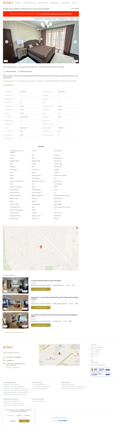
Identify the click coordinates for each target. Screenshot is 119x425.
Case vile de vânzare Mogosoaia (39, 388)
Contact (74, 2)
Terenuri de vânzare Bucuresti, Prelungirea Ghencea (73, 386)
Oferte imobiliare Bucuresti (10, 67)
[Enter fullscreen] (77, 228)
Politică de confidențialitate (97, 365)
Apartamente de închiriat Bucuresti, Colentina (14, 405)
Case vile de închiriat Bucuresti (39, 401)
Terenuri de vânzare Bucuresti (68, 384)
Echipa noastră (65, 2)
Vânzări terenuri (66, 382)
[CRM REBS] (62, 420)
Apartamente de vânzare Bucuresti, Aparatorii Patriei (16, 392)
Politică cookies (94, 362)
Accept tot (24, 421)
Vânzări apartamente (10, 382)
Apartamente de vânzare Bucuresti (12, 384)
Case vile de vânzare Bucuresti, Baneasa (41, 386)
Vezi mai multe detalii (41, 289)
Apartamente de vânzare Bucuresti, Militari (13, 386)
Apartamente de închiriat (11, 399)
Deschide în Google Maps (12, 367)
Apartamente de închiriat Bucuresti (28, 67)
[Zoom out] (77, 268)
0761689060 (17, 357)
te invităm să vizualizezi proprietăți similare (56, 14)
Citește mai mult (8, 85)
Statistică (19, 415)
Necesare (11, 415)
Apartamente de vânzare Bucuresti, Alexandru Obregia (16, 390)
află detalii (22, 410)
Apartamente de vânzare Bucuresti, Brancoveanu (15, 394)
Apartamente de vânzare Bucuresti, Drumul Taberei (15, 388)
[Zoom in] (77, 266)
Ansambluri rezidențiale (29, 2)
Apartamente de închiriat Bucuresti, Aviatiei (13, 403)
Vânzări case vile (37, 382)
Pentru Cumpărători (43, 2)
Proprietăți (17, 2)
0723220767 (9, 357)
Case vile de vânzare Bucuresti (39, 384)
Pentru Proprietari (54, 2)
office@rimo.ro (10, 360)
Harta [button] (76, 61)
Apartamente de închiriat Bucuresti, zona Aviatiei (51, 67)
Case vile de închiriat (38, 399)
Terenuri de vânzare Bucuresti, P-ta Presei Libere (72, 388)
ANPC (91, 360)
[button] (6, 41)
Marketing (27, 415)
